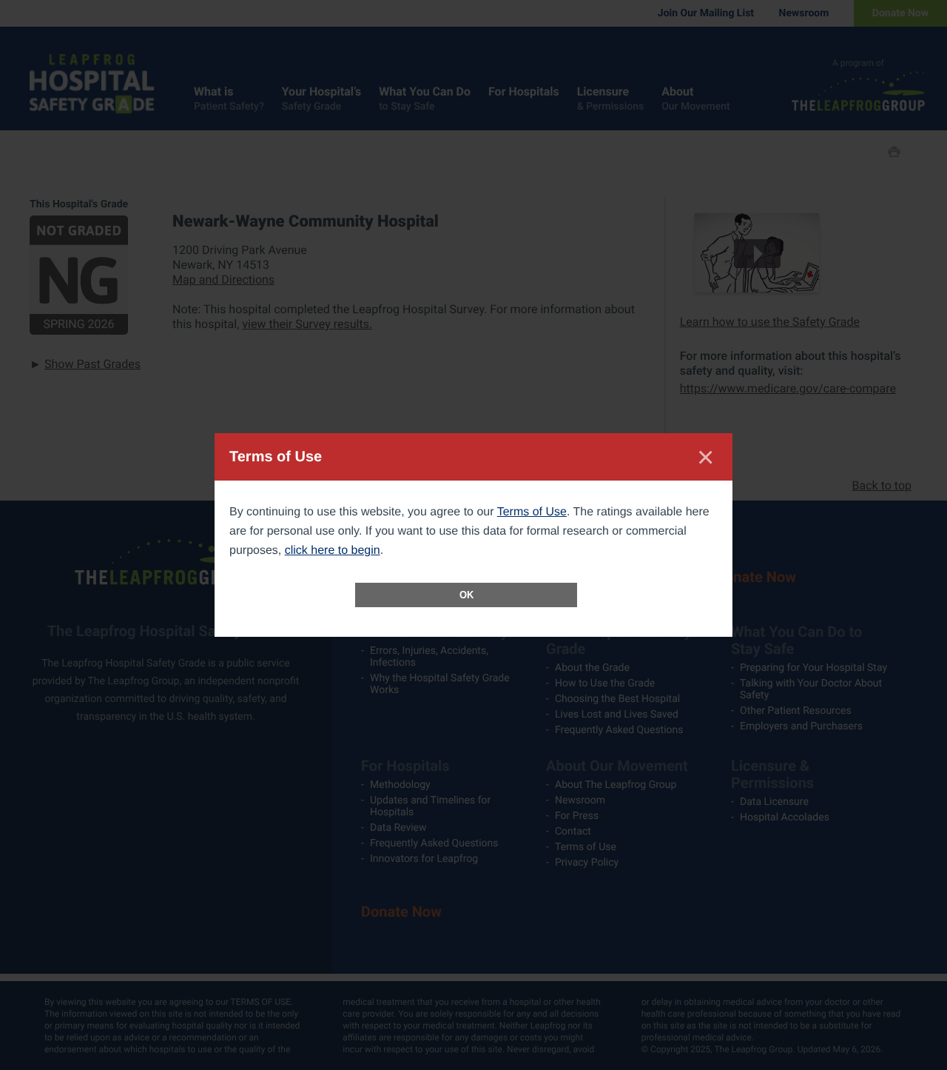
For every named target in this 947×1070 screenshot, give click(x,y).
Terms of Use (532, 512)
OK (466, 595)
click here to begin (332, 550)
